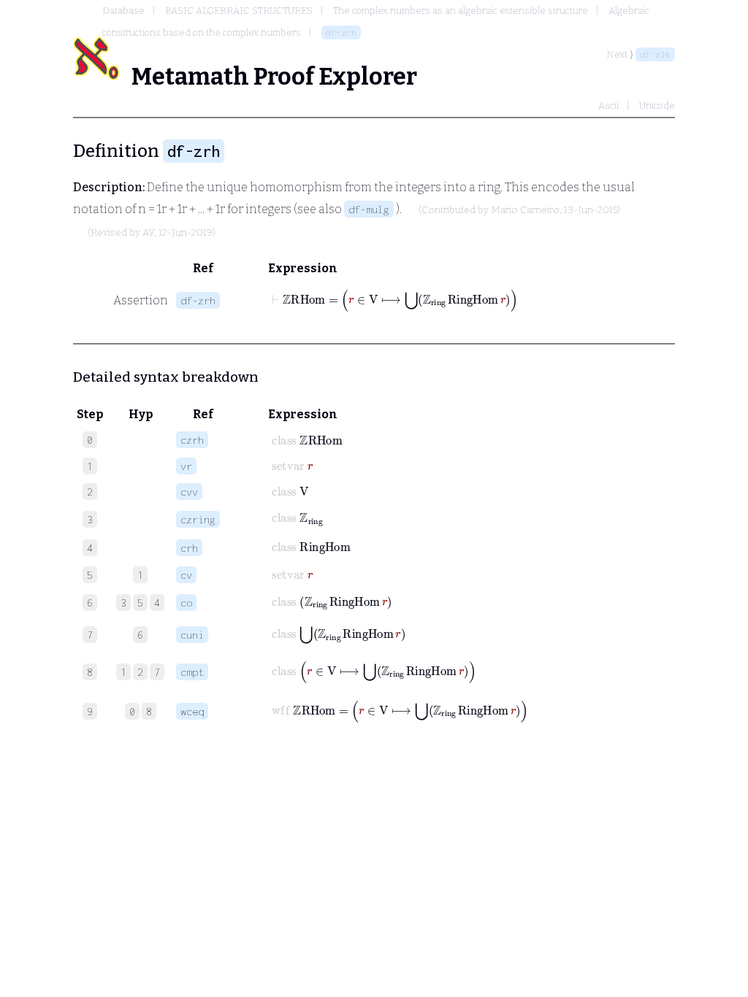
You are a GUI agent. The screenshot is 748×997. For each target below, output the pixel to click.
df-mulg (368, 209)
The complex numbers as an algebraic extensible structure (460, 10)
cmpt (192, 672)
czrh (192, 440)
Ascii (608, 105)
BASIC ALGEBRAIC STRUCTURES (239, 10)
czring (197, 519)
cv (186, 575)
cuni (192, 634)
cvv (189, 491)
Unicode (657, 105)
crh (189, 548)
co (186, 602)
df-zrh (341, 32)
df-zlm (655, 54)
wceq (192, 711)
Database (123, 10)
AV (148, 233)
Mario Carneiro (525, 210)
